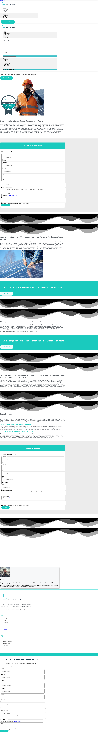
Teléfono (3, 181)
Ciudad (3, 174)
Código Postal (5, 179)
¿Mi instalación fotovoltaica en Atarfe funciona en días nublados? (16, 431)
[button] (32, 417)
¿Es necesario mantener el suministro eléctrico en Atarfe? (15, 417)
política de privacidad (12, 195)
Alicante (5, 11)
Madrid (4, 14)
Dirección (4, 168)
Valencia (5, 16)
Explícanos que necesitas (6, 187)
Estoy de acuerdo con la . (13, 721)
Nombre (4, 160)
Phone (2, 499)
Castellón (7, 36)
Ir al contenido (3, 0)
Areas (4, 31)
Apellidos (3, 680)
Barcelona (5, 15)
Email (2, 197)
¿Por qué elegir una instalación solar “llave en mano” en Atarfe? (16, 424)
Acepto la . (11, 195)
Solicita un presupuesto (9, 56)
